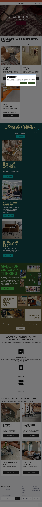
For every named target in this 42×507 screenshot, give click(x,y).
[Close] (35, 76)
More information (23, 80)
